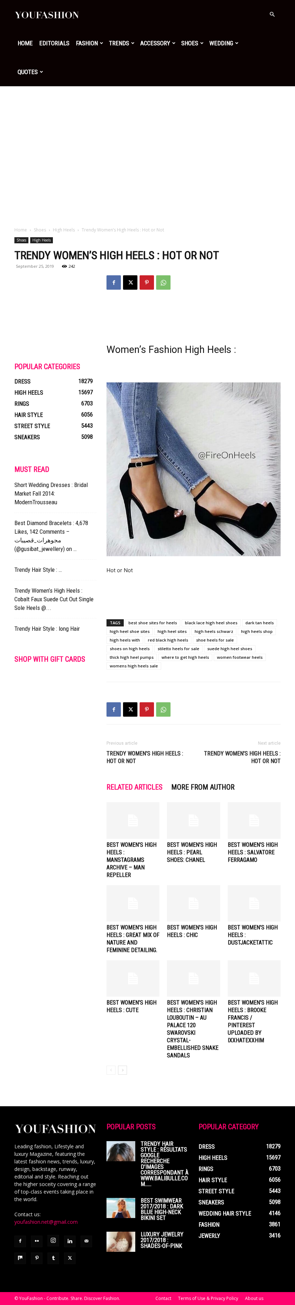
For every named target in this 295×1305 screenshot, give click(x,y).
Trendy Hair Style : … (38, 569)
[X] (130, 282)
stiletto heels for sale (178, 648)
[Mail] (86, 1241)
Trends (119, 43)
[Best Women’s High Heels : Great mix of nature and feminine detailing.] (132, 903)
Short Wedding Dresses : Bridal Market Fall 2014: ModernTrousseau (51, 493)
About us (254, 1298)
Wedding (221, 43)
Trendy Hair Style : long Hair (47, 628)
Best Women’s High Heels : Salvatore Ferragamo (253, 852)
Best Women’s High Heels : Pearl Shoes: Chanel (192, 852)
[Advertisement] (147, 140)
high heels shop (257, 631)
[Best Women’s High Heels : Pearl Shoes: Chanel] (193, 820)
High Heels (64, 230)
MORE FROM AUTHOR (203, 787)
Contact (163, 1298)
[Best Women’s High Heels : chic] (193, 903)
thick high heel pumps (132, 657)
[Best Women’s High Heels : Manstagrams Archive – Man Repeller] (132, 820)
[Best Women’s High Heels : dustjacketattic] (254, 903)
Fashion (87, 43)
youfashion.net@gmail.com (46, 1221)
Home (25, 43)
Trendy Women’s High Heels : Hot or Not (144, 757)
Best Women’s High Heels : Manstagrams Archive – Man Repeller (131, 859)
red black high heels (168, 640)
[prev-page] (110, 1070)
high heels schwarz (214, 631)
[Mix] (20, 1258)
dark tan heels (259, 622)
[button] (272, 14)
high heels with (125, 640)
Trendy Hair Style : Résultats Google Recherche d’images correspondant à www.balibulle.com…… (165, 1163)
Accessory (155, 43)
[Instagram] (53, 1240)
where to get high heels (185, 657)
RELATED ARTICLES (134, 787)
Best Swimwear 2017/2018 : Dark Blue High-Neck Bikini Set (162, 1209)
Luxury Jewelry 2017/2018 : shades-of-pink (162, 1240)
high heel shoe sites (130, 631)
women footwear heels (240, 657)
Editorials (54, 43)
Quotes (28, 71)
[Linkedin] (70, 1241)
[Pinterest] (147, 282)
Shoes (189, 43)
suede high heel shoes (229, 648)
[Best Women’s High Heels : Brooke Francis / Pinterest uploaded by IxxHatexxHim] (254, 978)
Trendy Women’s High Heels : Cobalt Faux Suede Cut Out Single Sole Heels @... (54, 599)
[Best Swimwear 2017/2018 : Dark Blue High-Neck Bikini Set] (120, 1208)
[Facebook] (113, 282)
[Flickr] (36, 1241)
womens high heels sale (134, 665)
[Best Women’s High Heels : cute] (132, 978)
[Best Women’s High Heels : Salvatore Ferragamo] (254, 820)
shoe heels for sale (215, 640)
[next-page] (122, 1070)
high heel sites (172, 631)
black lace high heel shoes (211, 622)
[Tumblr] (53, 1258)
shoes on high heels (130, 648)
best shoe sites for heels (152, 622)
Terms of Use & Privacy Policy (208, 1298)
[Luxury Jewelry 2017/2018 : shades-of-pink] (120, 1242)
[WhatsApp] (163, 282)
